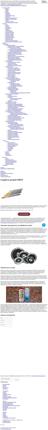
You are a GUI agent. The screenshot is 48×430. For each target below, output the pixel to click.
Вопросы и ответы (7, 396)
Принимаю (44, 1)
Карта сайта (5, 398)
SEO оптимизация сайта (5, 428)
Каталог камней (6, 384)
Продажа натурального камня (9, 402)
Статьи (4, 392)
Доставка (5, 395)
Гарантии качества (7, 394)
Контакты (5, 165)
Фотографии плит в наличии (9, 417)
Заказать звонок (11, 168)
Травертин (5, 416)
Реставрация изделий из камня (9, 407)
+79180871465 (23, 5)
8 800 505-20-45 (3, 168)
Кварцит (5, 415)
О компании (5, 390)
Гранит (4, 413)
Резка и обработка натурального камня (11, 405)
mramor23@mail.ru (7, 422)
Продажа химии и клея (8, 404)
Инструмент (5, 387)
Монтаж (4, 410)
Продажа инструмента (8, 403)
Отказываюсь (44, 2)
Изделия (5, 385)
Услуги (4, 401)
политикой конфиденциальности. (38, 375)
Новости (5, 393)
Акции (4, 42)
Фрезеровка (5, 406)
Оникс (4, 414)
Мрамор (4, 412)
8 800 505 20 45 (6, 421)
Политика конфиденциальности (15, 4)
